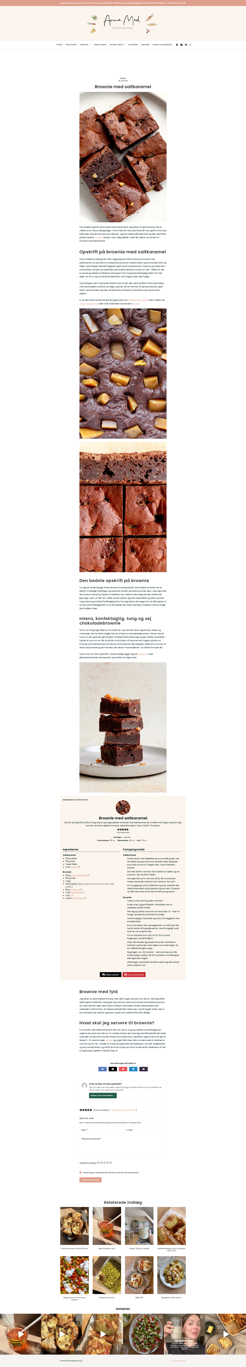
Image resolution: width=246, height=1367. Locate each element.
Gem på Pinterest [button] (135, 974)
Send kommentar (90, 1180)
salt (72, 895)
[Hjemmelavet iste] (107, 1226)
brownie (98, 237)
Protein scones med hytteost (74, 1248)
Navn (84, 1130)
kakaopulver (78, 898)
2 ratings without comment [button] (122, 1110)
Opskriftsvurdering (87, 1163)
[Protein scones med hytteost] (74, 1226)
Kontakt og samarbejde (162, 45)
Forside (59, 45)
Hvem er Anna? (71, 45)
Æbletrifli (139, 1297)
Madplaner (145, 45)
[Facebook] (177, 45)
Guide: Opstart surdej (139, 1248)
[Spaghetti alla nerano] (171, 1275)
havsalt (74, 867)
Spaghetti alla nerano (171, 1297)
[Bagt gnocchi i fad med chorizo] (74, 1275)
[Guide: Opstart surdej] (139, 1226)
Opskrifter (84, 45)
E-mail (129, 1130)
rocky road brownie (89, 303)
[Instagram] (181, 45)
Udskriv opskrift (112, 974)
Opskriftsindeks (100, 45)
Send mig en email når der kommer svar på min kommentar (111, 1172)
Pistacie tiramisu (107, 1297)
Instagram (142, 654)
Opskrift (123, 78)
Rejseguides (133, 45)
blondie (135, 303)
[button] (118, 829)
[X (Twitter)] (113, 1069)
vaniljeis (109, 1040)
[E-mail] (143, 1069)
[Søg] (190, 45)
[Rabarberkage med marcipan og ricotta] (171, 1226)
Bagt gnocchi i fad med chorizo (74, 1298)
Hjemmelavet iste (107, 1248)
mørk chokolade (79, 875)
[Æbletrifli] (139, 1275)
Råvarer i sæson (116, 45)
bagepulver (76, 892)
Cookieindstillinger (179, 1361)
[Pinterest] (186, 45)
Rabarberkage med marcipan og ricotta (171, 1249)
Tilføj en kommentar (91, 1138)
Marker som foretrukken (103, 1095)
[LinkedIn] (133, 1069)
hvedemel (75, 889)
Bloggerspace (74, 1361)
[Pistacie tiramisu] (107, 1275)
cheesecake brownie (138, 300)
